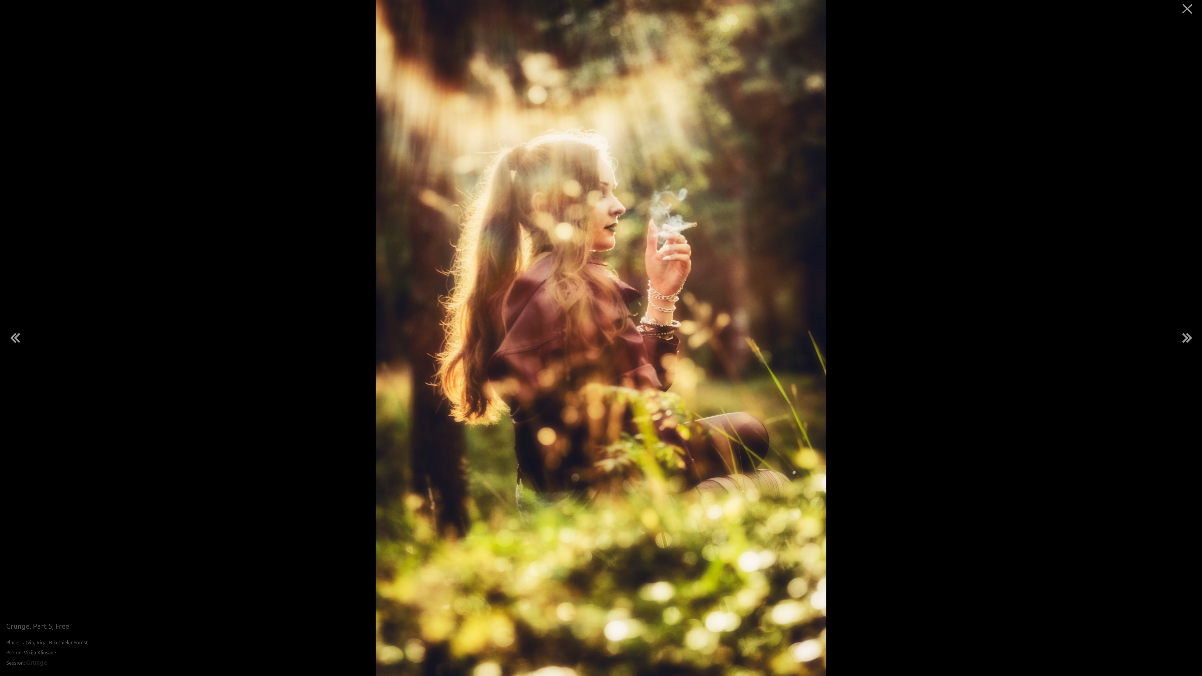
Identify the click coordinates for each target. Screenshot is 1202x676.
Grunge (36, 662)
